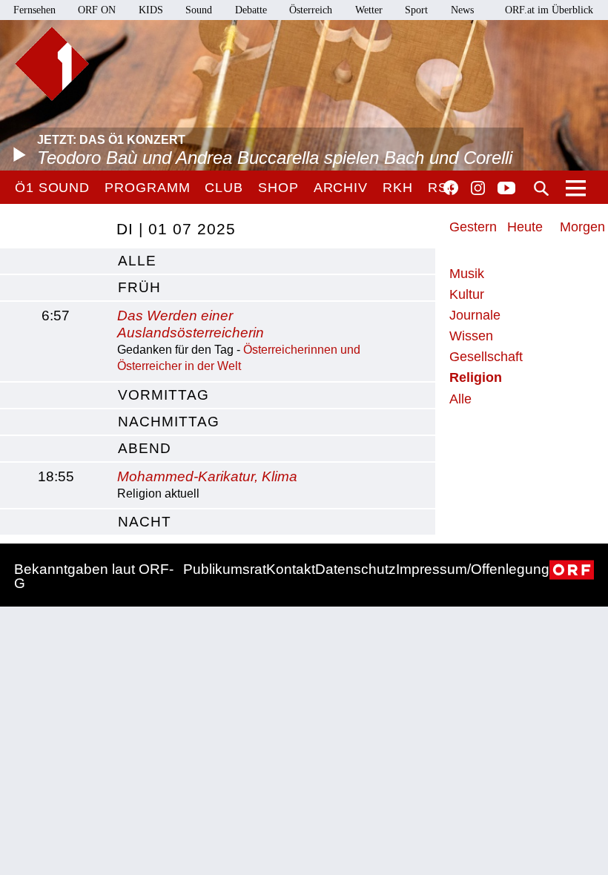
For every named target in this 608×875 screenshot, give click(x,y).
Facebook (450, 187)
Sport (416, 10)
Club (224, 187)
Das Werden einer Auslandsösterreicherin (190, 324)
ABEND (144, 448)
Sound (198, 10)
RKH (398, 187)
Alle (460, 399)
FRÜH (139, 287)
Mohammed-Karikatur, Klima (207, 476)
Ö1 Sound (52, 187)
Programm (147, 187)
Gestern (473, 226)
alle (137, 260)
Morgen (582, 226)
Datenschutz (355, 569)
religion (475, 377)
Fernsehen (34, 10)
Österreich (310, 10)
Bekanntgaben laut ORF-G (94, 576)
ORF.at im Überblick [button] (549, 10)
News (462, 10)
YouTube (506, 189)
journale (474, 315)
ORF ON (97, 10)
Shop (278, 187)
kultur (466, 294)
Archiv (341, 187)
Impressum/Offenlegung (472, 569)
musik (466, 273)
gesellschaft (486, 356)
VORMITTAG (163, 395)
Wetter (369, 10)
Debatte (251, 10)
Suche (541, 188)
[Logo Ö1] (52, 64)
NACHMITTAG (168, 421)
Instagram (478, 188)
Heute (525, 226)
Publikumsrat (224, 569)
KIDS (151, 10)
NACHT (144, 521)
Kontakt (290, 569)
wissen (471, 335)
